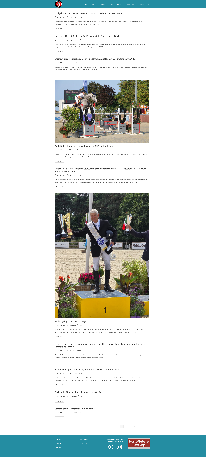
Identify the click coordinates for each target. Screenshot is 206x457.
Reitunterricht (60, 447)
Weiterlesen (60, 29)
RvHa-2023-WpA (61, 17)
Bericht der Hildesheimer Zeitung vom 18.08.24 (78, 409)
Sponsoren (59, 452)
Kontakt (58, 439)
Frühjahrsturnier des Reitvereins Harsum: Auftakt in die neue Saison (88, 13)
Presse (80, 17)
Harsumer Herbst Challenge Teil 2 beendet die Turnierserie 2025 (87, 36)
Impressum (83, 443)
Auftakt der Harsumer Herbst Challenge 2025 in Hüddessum (84, 146)
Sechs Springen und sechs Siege (70, 321)
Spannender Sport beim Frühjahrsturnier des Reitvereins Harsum (87, 369)
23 (142, 426)
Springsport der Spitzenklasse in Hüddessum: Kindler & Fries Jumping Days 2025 (95, 59)
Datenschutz (84, 439)
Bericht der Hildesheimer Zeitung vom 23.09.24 (78, 392)
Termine (58, 443)
